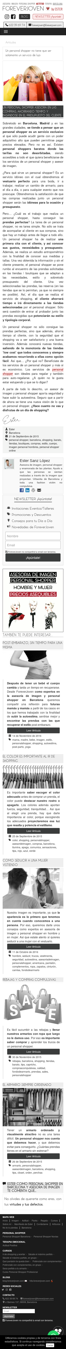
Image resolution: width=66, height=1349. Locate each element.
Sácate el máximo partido (40, 1254)
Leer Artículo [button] (33, 730)
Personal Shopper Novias (46, 1236)
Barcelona (27, 1227)
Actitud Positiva (10, 1245)
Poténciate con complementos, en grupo (22, 1264)
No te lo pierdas (10, 1227)
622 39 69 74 (16, 25)
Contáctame (42, 1223)
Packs (34, 1220)
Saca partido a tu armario (15, 1268)
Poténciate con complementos (47, 1261)
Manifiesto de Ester (23, 1223)
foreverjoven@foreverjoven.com (46, 25)
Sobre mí (7, 1223)
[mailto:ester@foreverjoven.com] (39, 490)
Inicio (5, 1220)
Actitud (25, 1220)
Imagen (15, 1220)
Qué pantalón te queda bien (16, 1261)
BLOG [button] (24, 16)
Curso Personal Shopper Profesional (20, 1271)
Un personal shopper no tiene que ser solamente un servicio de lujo (28, 53)
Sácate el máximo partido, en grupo (20, 1257)
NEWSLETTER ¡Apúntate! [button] (48, 16)
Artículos (10, 42)
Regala (44, 1220)
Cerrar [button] (50, 1345)
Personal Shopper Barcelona (16, 1236)
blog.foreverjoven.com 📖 (15, 1280)
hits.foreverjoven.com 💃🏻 (41, 1280)
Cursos (54, 1220)
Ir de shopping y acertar (14, 1254)
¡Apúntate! (33, 557)
